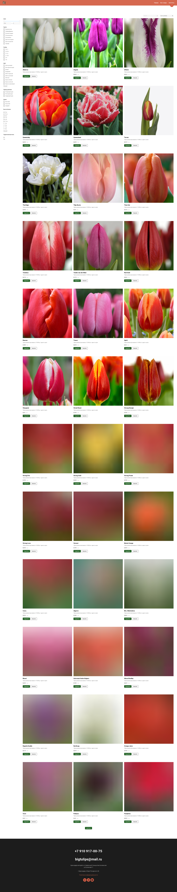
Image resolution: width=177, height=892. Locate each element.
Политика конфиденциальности (88, 875)
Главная (156, 2)
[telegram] (88, 880)
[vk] (84, 880)
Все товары (163, 2)
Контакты (171, 2)
